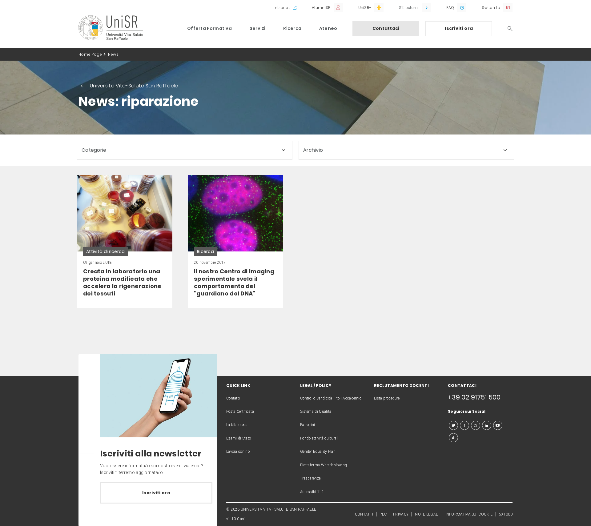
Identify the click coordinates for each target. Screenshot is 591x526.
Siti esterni (409, 7)
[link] (124, 241)
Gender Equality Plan (318, 451)
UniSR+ (365, 7)
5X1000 (506, 514)
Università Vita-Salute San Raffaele (134, 85)
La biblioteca (236, 425)
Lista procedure (387, 398)
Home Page (90, 54)
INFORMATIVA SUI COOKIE (469, 514)
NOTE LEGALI (427, 514)
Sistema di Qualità (315, 411)
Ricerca (292, 28)
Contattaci (386, 28)
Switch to (491, 7)
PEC (383, 514)
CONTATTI (364, 514)
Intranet (281, 7)
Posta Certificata (240, 411)
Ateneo (328, 28)
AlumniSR (321, 7)
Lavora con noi (238, 451)
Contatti (233, 398)
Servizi (258, 28)
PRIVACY (400, 514)
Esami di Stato (238, 438)
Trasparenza (310, 478)
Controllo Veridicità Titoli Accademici (331, 398)
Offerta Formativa (209, 28)
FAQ (450, 7)
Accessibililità (312, 492)
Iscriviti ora (459, 28)
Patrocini (307, 425)
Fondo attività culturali (319, 438)
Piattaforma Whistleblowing (323, 465)
